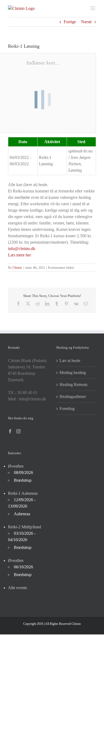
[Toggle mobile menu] (93, 8)
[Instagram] (18, 431)
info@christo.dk (21, 248)
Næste (86, 21)
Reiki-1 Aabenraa (23, 493)
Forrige (70, 21)
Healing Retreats (73, 384)
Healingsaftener (72, 396)
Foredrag (67, 408)
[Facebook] (10, 431)
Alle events (17, 587)
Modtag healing (72, 372)
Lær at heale (69, 360)
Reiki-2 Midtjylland (24, 527)
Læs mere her (19, 255)
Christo (17, 268)
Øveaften (15, 466)
